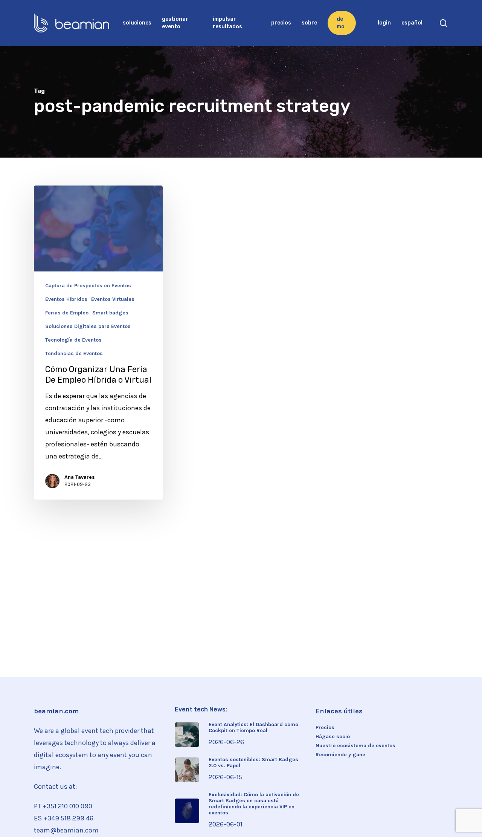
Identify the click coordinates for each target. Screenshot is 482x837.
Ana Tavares (79, 477)
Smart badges (110, 313)
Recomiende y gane (340, 755)
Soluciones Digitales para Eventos (88, 326)
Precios (325, 728)
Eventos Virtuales (112, 299)
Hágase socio (333, 737)
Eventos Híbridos (66, 299)
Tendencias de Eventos (74, 354)
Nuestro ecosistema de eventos (355, 746)
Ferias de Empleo (66, 313)
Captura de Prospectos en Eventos (88, 286)
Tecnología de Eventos (73, 340)
